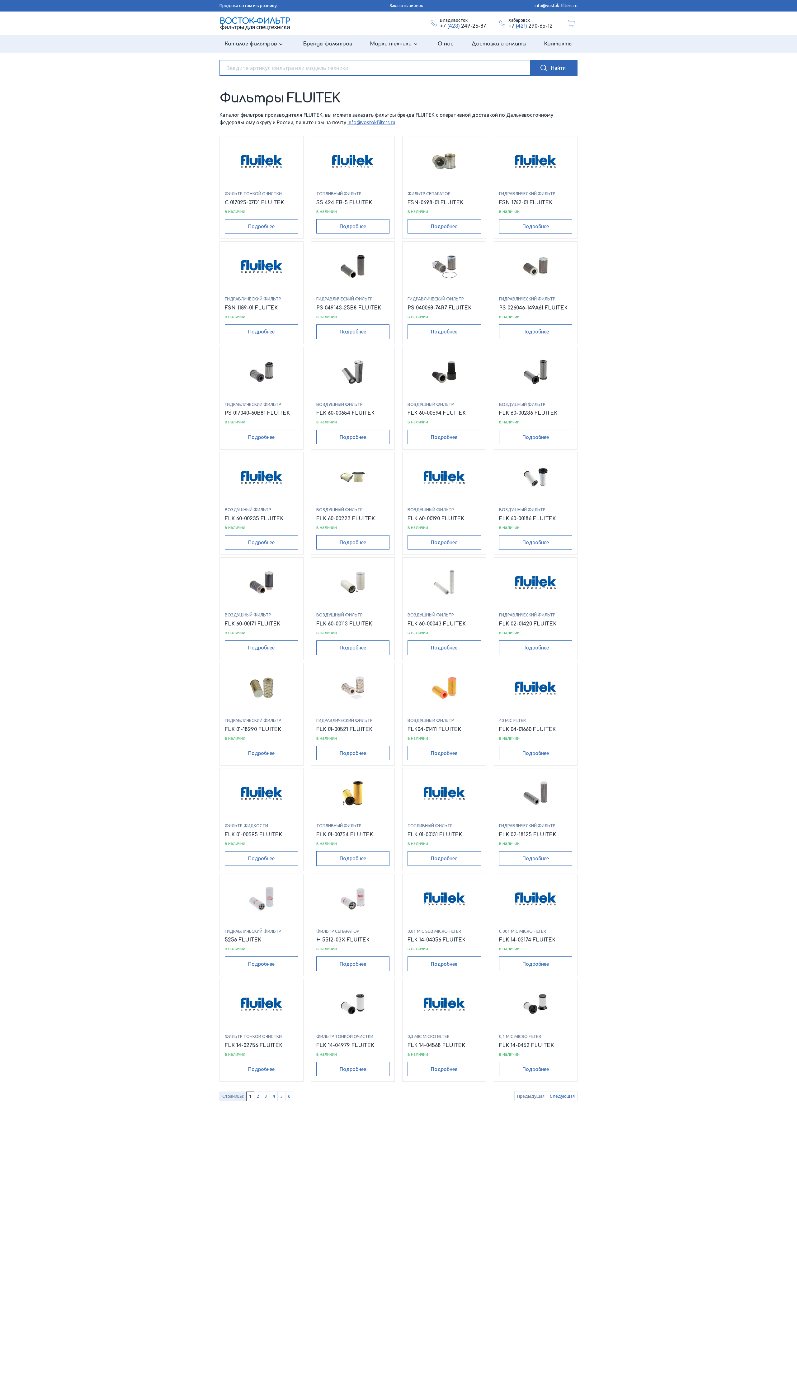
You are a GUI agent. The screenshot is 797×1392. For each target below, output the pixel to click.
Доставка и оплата (498, 44)
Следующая (562, 1096)
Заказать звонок (406, 5)
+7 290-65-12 (530, 26)
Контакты (558, 44)
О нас (446, 44)
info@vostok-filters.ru (556, 5)
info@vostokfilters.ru (371, 122)
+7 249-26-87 (463, 26)
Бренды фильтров (327, 44)
